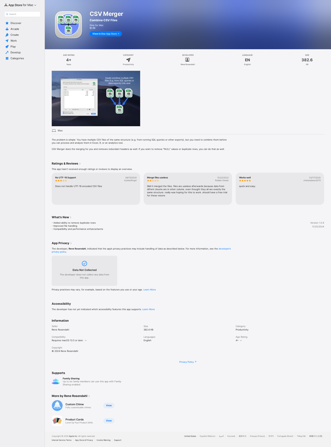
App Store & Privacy (84, 440)
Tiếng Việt (301, 436)
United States (190, 436)
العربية (221, 436)
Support (117, 440)
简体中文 (242, 436)
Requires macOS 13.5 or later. (67, 340)
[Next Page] (327, 188)
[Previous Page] (48, 188)
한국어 (271, 436)
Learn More (149, 289)
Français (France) (257, 436)
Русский (231, 436)
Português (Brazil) (285, 436)
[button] (22, 23)
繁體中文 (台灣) (315, 436)
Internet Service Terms (62, 440)
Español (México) (207, 436)
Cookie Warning (104, 440)
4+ (237, 340)
